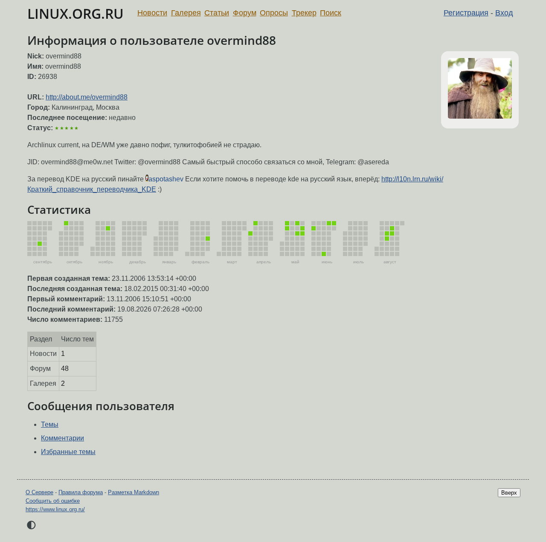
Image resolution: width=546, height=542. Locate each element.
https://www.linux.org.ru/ (55, 509)
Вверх (509, 493)
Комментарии (62, 438)
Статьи (216, 13)
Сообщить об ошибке (53, 501)
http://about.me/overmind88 (87, 97)
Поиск (330, 13)
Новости (152, 13)
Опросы (274, 13)
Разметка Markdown (133, 492)
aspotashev (165, 179)
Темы (49, 424)
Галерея (186, 13)
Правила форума (80, 492)
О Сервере (39, 492)
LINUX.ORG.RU (75, 13)
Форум (244, 13)
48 (65, 368)
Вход (504, 13)
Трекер (304, 13)
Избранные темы (68, 451)
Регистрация (466, 13)
